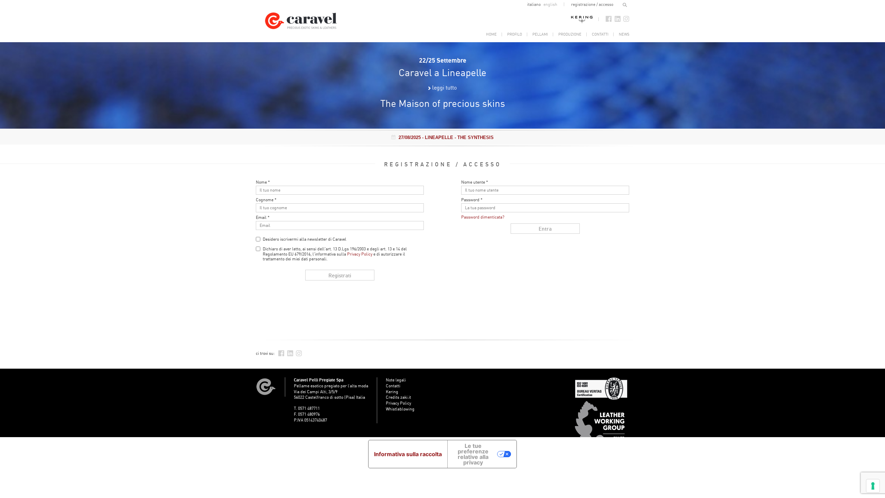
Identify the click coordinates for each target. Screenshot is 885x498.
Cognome (266, 199)
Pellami (540, 34)
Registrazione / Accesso (592, 4)
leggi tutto (444, 87)
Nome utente (474, 182)
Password (472, 199)
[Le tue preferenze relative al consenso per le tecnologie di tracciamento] (872, 485)
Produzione (569, 34)
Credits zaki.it (398, 397)
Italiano (534, 4)
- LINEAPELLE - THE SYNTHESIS (446, 137)
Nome (263, 182)
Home (491, 34)
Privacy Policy (359, 254)
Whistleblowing (400, 409)
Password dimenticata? (482, 217)
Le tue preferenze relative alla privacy (473, 454)
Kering (582, 19)
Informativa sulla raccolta (408, 454)
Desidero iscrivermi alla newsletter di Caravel (304, 239)
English (550, 4)
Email (263, 217)
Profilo (514, 34)
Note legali (396, 379)
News (624, 34)
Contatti (600, 34)
